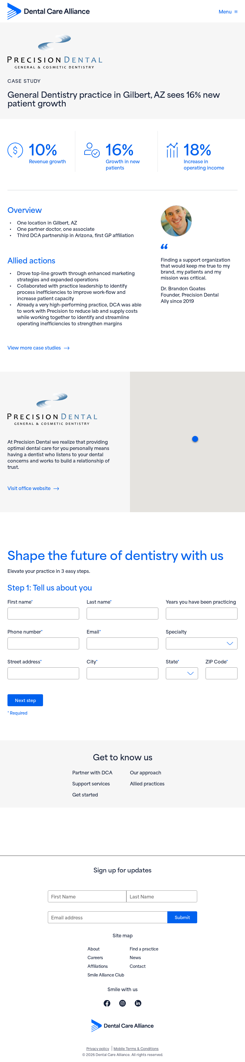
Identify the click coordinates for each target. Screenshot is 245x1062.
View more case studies (34, 347)
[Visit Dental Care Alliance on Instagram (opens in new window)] (122, 1003)
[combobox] (202, 643)
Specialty (176, 631)
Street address (24, 661)
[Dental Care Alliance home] (48, 11)
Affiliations (98, 966)
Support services (91, 783)
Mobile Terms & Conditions (136, 1048)
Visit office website (33, 487)
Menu (225, 11)
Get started (85, 794)
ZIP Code (217, 661)
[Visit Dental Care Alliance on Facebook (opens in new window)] (107, 1003)
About (93, 948)
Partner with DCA (92, 772)
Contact (138, 966)
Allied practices (147, 783)
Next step (25, 700)
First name (20, 602)
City (92, 661)
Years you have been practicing (201, 602)
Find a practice (144, 948)
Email (94, 631)
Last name (99, 602)
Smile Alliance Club (106, 974)
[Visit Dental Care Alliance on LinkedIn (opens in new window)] (138, 1003)
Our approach (145, 772)
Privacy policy (97, 1048)
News (135, 957)
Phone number (25, 631)
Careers (95, 957)
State (172, 661)
